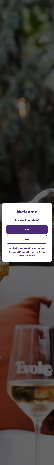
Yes (27, 229)
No (27, 239)
